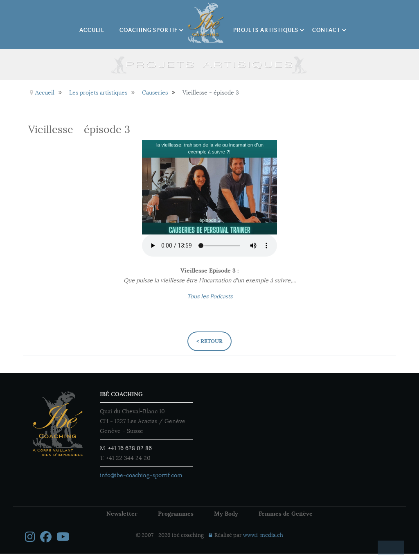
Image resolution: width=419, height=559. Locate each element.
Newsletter (121, 513)
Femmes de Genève (286, 513)
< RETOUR (209, 341)
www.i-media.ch (263, 535)
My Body (226, 513)
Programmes (176, 513)
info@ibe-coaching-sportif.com (141, 475)
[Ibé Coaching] (206, 22)
